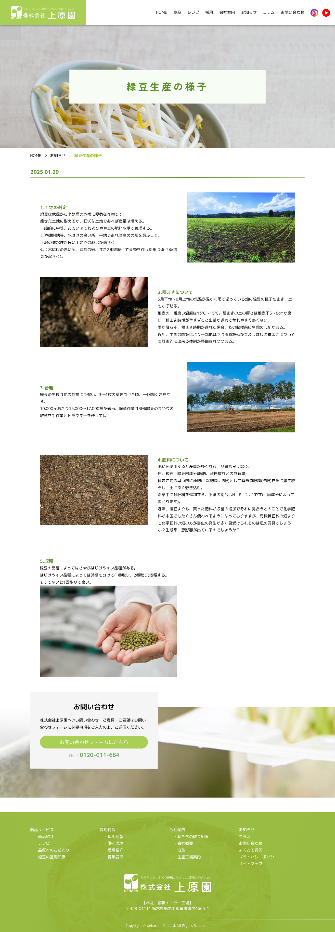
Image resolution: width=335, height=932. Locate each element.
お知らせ (249, 12)
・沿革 (179, 850)
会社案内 (227, 12)
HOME (161, 12)
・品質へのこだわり (51, 850)
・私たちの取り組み (191, 836)
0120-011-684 (99, 755)
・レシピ (42, 843)
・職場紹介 (113, 850)
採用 (209, 12)
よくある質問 (250, 850)
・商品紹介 (44, 836)
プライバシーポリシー (258, 856)
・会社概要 (183, 843)
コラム (269, 12)
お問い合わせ (292, 12)
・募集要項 (113, 856)
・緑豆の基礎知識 (49, 856)
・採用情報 (113, 836)
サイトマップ (250, 863)
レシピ (193, 12)
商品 (177, 12)
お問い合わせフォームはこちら (94, 741)
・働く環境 (113, 843)
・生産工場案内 (187, 856)
